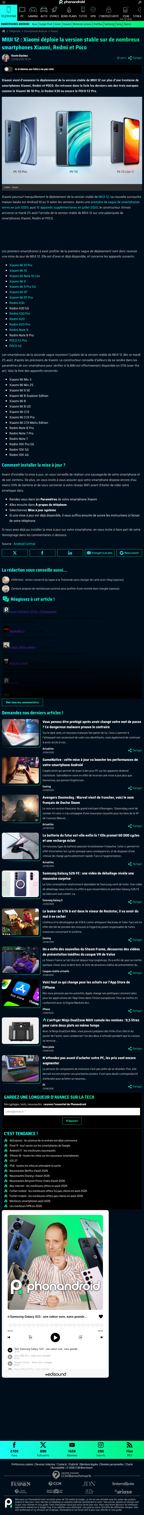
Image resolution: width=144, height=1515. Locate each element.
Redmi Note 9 (18, 329)
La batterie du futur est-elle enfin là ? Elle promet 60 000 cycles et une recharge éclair (91, 837)
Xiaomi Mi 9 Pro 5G (22, 286)
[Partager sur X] (15, 553)
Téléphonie (8, 16)
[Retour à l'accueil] (72, 2)
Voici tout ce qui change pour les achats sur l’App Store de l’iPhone (86, 984)
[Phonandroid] (8, 1503)
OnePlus (97, 24)
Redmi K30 (16, 303)
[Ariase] (123, 1491)
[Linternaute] (123, 1484)
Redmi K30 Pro (19, 313)
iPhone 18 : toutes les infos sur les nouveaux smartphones (44, 1156)
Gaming (33, 16)
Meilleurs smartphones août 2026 (30, 1201)
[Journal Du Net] (89, 1484)
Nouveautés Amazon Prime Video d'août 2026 (37, 1181)
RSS (129, 1453)
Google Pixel (45, 24)
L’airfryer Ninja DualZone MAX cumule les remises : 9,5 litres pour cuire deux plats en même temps (91, 1022)
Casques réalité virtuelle (56, 971)
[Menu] (4, 2)
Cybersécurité (109, 16)
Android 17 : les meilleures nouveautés (33, 1151)
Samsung (109, 24)
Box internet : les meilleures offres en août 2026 (38, 1186)
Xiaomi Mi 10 (18, 270)
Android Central (24, 543)
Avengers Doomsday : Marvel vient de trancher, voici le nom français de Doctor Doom (88, 800)
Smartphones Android (35, 31)
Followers (43, 1453)
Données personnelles (112, 1464)
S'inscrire (72, 1120)
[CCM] (55, 1484)
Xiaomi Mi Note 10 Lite (24, 276)
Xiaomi (127, 24)
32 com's (121, 58)
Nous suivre (131, 552)
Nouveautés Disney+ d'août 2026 (30, 1176)
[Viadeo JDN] (89, 1491)
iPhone (46, 1009)
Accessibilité (58, 1467)
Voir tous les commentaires (22, 702)
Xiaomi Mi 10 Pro (20, 265)
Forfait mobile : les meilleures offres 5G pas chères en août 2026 (48, 1191)
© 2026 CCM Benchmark (80, 1467)
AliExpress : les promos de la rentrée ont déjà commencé (43, 1140)
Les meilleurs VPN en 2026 (26, 1206)
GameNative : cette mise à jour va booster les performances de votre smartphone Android (90, 762)
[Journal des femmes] (21, 1484)
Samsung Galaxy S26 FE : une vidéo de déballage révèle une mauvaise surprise (88, 875)
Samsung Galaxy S (53, 900)
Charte (129, 1464)
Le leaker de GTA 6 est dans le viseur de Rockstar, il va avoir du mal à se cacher (90, 913)
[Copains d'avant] (55, 1491)
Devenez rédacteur (45, 1464)
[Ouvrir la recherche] (139, 2)
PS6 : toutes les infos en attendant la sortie (35, 1166)
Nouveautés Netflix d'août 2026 (29, 1171)
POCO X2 (15, 345)
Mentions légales (89, 1464)
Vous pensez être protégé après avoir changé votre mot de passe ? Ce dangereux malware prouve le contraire (92, 724)
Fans (14, 1453)
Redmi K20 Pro (19, 324)
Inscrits (100, 1453)
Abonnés (72, 1453)
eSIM (124, 17)
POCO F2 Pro (18, 340)
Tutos (83, 16)
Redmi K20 (17, 319)
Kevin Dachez (19, 55)
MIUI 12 (104, 196)
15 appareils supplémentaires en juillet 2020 (67, 207)
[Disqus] (72, 652)
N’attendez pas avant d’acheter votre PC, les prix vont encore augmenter (89, 1060)
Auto (43, 16)
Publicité (73, 1464)
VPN (93, 16)
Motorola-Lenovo (82, 24)
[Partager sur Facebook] (43, 553)
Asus (34, 24)
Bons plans (69, 16)
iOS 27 (13, 1161)
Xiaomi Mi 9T (18, 292)
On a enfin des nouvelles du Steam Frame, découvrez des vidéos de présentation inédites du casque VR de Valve (91, 951)
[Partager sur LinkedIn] (70, 553)
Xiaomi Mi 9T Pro (21, 297)
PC (22, 16)
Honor (57, 24)
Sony (119, 24)
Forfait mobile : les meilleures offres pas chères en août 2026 (46, 1196)
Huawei (67, 24)
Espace (54, 16)
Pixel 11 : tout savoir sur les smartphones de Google (40, 1145)
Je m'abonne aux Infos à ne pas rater (34, 69)
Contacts (62, 1464)
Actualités (48, 749)
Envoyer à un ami (102, 552)
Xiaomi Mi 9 (17, 281)
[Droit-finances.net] (21, 1491)
